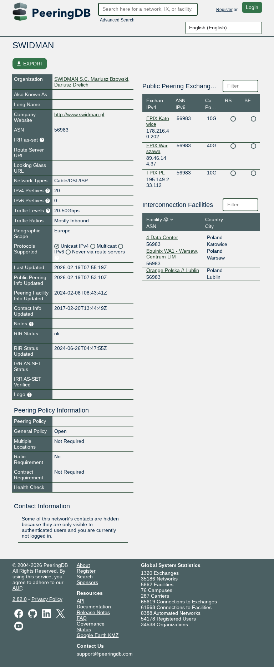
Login (252, 7)
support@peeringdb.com (105, 654)
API (81, 601)
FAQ (82, 618)
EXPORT (30, 63)
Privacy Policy (46, 599)
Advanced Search (117, 20)
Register (224, 9)
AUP (17, 588)
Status (84, 629)
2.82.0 (19, 599)
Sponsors (87, 582)
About (83, 565)
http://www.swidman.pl (79, 114)
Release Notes (93, 612)
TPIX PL (155, 173)
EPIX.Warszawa (157, 148)
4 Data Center (162, 237)
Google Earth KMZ (98, 635)
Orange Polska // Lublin (172, 270)
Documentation (94, 606)
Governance (91, 624)
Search (85, 576)
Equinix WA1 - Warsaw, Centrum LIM (172, 254)
